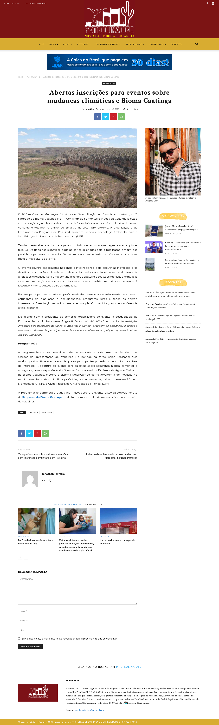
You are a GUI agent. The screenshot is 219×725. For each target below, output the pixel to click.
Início (20, 76)
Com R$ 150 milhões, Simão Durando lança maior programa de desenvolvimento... (183, 246)
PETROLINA (47, 412)
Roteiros (82, 44)
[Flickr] (45, 481)
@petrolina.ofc (128, 666)
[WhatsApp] (121, 116)
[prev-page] (20, 557)
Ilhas (66, 44)
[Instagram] (213, 3)
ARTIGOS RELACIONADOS (67, 504)
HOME (41, 44)
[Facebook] (207, 3)
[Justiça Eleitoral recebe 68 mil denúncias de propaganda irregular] (154, 231)
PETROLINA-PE (134, 44)
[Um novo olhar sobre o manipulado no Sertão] (118, 521)
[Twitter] (105, 116)
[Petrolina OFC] (109, 19)
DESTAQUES (23, 536)
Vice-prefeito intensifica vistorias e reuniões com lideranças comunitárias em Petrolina (43, 456)
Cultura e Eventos (107, 44)
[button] (197, 44)
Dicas (52, 44)
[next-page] (26, 557)
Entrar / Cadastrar (35, 3)
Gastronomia (158, 44)
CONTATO (176, 44)
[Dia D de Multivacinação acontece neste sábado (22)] (36, 521)
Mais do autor (93, 504)
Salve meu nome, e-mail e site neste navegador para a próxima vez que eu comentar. (69, 638)
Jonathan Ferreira (95, 109)
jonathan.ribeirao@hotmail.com (89, 710)
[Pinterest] (113, 116)
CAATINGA (33, 412)
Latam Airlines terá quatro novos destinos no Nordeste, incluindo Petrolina (111, 456)
